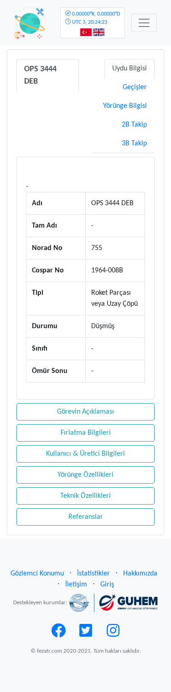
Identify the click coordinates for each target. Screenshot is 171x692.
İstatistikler (93, 573)
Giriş (107, 584)
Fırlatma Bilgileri (86, 432)
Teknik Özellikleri (85, 496)
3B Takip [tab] (134, 143)
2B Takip (134, 124)
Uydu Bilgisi (129, 68)
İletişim (76, 584)
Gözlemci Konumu (37, 573)
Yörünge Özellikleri (85, 475)
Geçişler (135, 87)
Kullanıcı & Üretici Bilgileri (85, 454)
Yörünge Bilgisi (125, 106)
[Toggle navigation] (144, 23)
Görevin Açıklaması (85, 411)
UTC (95, 18)
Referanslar (85, 517)
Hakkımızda (140, 573)
